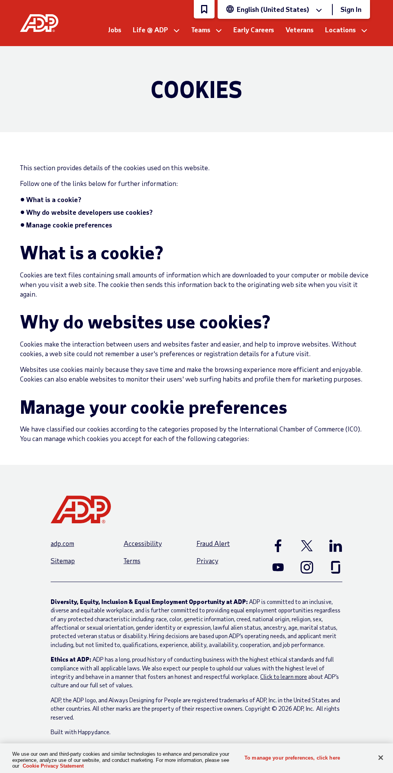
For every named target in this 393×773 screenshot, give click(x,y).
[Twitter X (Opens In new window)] (307, 545)
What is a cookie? (53, 199)
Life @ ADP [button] (150, 29)
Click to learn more (283, 676)
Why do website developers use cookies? (89, 212)
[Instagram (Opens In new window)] (307, 567)
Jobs (114, 29)
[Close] (380, 757)
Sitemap (63, 560)
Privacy (207, 560)
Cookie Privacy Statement (53, 766)
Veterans (300, 29)
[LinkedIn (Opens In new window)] (335, 545)
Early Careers (253, 29)
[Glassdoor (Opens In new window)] (335, 567)
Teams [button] (200, 29)
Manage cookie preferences (69, 225)
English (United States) (272, 9)
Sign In (351, 9)
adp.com (62, 543)
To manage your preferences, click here (292, 757)
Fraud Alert (213, 543)
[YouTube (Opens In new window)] (278, 567)
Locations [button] (340, 29)
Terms (132, 560)
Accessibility (143, 543)
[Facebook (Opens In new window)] (278, 545)
